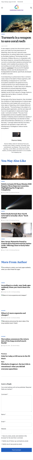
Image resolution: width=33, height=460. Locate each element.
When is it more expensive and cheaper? (13, 314)
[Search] (31, 8)
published (10, 68)
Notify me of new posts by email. (12, 444)
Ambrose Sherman (15, 192)
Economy (3, 310)
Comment (4, 394)
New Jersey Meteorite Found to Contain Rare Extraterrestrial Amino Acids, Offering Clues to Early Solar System (16, 244)
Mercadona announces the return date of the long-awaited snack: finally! (15, 341)
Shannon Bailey (16, 292)
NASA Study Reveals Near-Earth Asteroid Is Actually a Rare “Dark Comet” (14, 215)
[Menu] (2, 8)
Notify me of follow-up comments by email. (15, 441)
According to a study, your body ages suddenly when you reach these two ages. (16, 287)
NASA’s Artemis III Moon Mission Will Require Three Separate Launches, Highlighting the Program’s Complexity (16, 187)
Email (3, 421)
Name (3, 414)
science (3, 34)
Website (3, 429)
